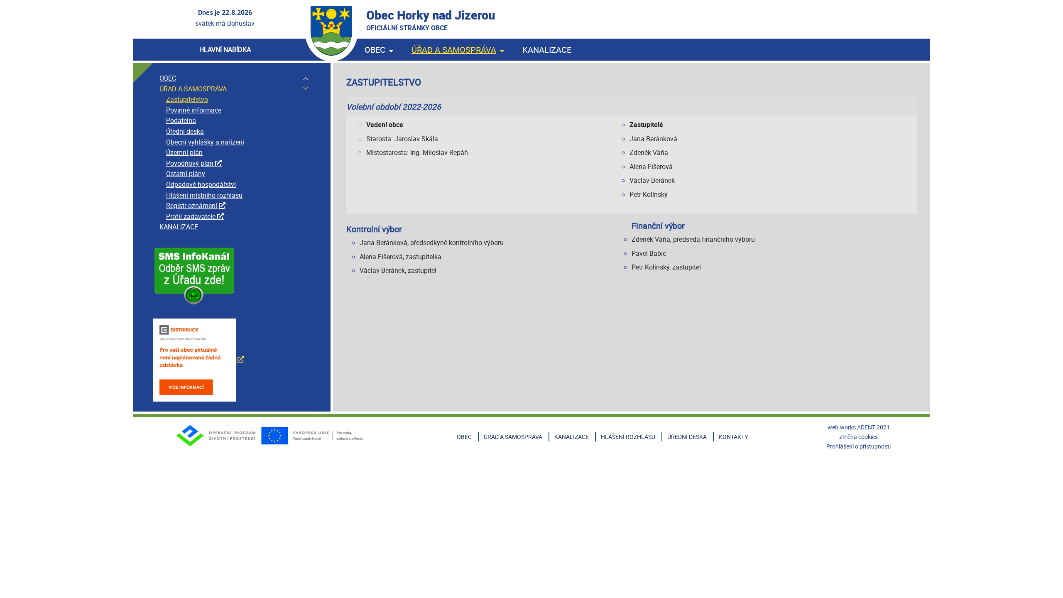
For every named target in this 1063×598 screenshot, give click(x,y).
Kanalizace (546, 49)
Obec (375, 49)
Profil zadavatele (191, 216)
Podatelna (181, 120)
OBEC (167, 78)
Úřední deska (185, 131)
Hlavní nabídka (225, 49)
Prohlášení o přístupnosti (858, 446)
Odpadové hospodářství (201, 184)
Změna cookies (858, 437)
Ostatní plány (185, 173)
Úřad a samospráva (453, 49)
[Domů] (331, 30)
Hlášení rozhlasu (628, 437)
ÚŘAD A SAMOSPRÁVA (193, 88)
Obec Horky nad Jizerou (430, 19)
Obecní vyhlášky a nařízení (205, 142)
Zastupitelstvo (187, 99)
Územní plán (184, 152)
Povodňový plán (189, 163)
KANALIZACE (178, 226)
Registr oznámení (191, 205)
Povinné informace (193, 110)
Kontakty (733, 437)
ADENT (866, 427)
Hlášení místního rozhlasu (204, 195)
